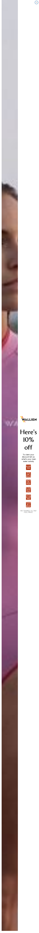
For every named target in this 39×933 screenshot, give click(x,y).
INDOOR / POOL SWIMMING (28, 482)
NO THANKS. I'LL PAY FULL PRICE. (28, 511)
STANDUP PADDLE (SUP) (28, 489)
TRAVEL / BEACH (28, 504)
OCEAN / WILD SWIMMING (28, 474)
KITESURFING (28, 497)
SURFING (28, 467)
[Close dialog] (36, 2)
